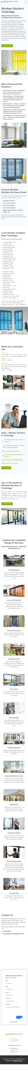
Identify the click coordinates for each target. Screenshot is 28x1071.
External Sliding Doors (14, 600)
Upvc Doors (14, 689)
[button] (26, 2)
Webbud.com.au (18, 1060)
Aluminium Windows (14, 747)
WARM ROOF (14, 804)
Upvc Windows (14, 717)
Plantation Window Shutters (14, 776)
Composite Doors (14, 659)
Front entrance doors (14, 630)
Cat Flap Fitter (14, 893)
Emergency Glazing (14, 833)
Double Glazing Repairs (14, 861)
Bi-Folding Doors (14, 570)
